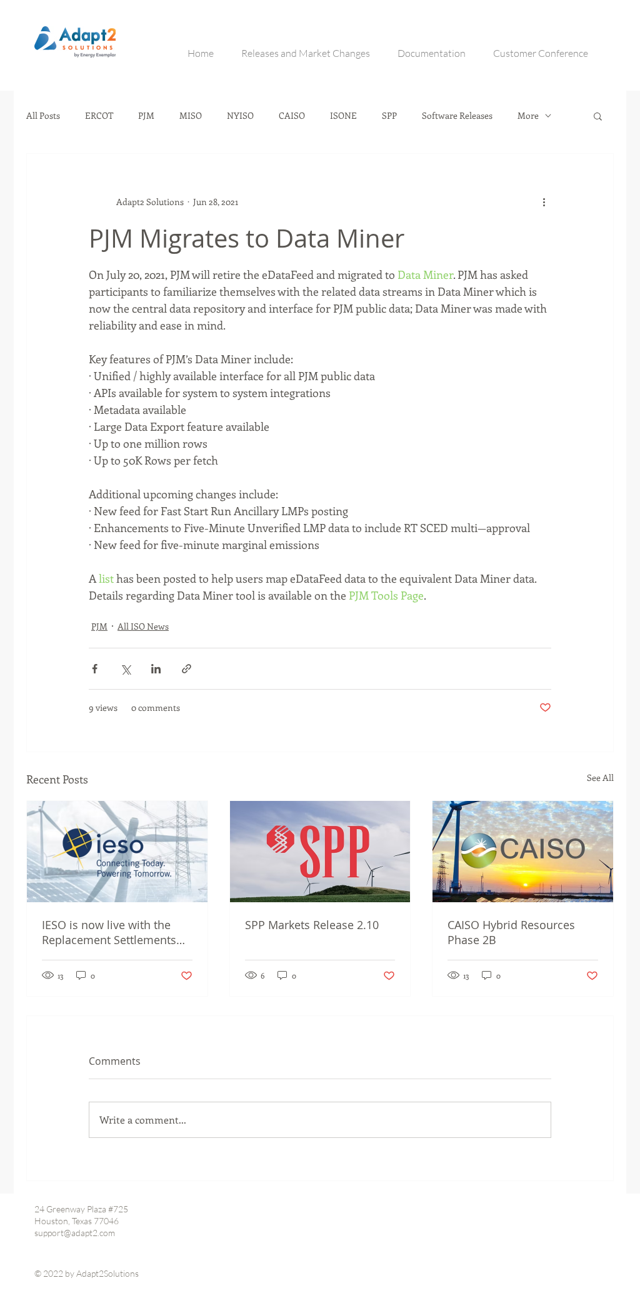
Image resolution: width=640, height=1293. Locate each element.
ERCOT (99, 115)
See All (600, 777)
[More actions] (543, 201)
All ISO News (143, 626)
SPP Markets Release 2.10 (312, 924)
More (528, 115)
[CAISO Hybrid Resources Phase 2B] (522, 851)
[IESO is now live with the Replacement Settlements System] (117, 851)
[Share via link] (186, 669)
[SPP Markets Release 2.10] (320, 851)
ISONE (343, 115)
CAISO (292, 115)
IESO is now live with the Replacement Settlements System (109, 932)
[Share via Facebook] (95, 669)
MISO (190, 115)
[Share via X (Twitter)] (125, 669)
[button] (598, 116)
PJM (146, 115)
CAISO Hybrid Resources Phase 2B (511, 932)
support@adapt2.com (74, 1232)
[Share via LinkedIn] (156, 669)
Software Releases (457, 115)
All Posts (43, 115)
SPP (389, 115)
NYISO (240, 115)
